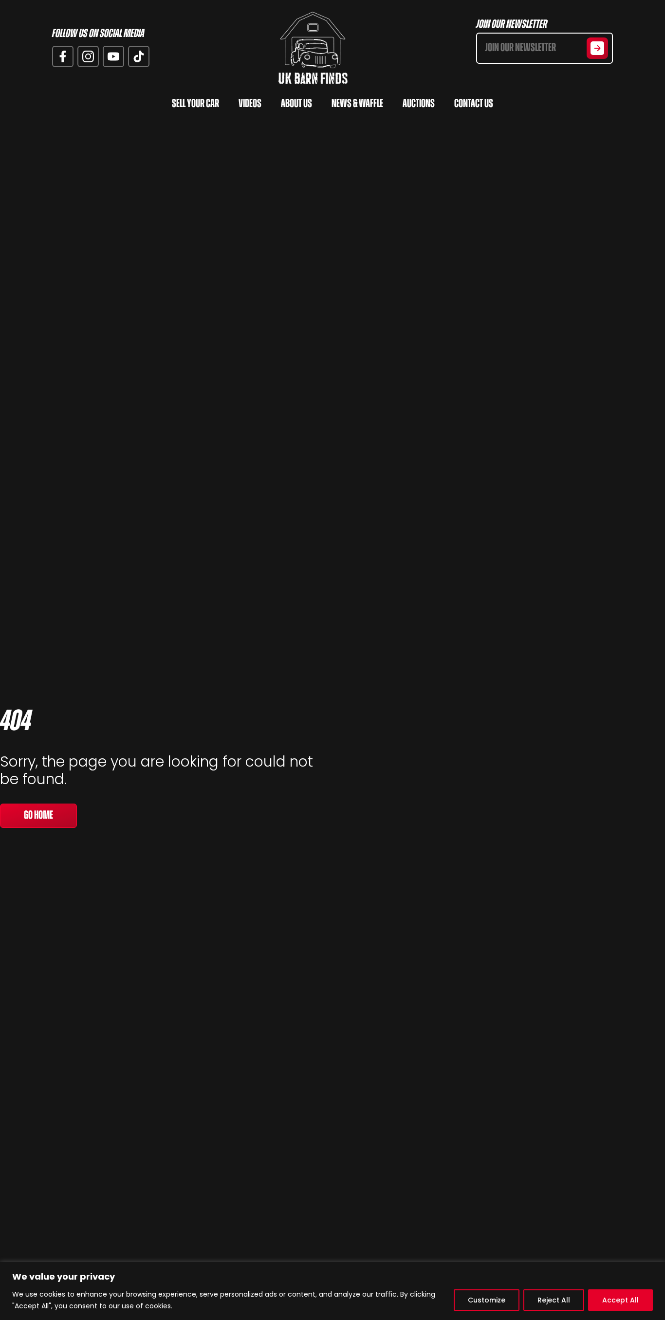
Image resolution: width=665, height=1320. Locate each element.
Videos (250, 104)
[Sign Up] (597, 48)
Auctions (419, 104)
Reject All (553, 1300)
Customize (486, 1300)
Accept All (620, 1300)
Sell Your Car (195, 104)
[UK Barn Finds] (313, 48)
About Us (296, 104)
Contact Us (473, 104)
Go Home (38, 816)
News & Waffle (357, 104)
